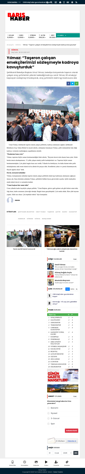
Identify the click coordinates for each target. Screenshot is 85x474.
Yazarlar (56, 465)
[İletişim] (56, 2)
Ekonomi (54, 408)
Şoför (58, 212)
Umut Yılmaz (41, 212)
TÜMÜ (75, 259)
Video (46, 465)
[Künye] (72, 2)
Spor (53, 423)
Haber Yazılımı (58, 472)
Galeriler (36, 465)
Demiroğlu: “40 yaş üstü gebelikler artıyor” (62, 303)
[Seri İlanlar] (64, 2)
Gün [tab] (67, 289)
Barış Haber (46, 219)
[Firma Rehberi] (60, 2)
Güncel (37, 219)
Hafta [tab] (72, 289)
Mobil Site (12, 465)
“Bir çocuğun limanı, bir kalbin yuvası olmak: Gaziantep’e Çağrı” (66, 268)
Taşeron (50, 212)
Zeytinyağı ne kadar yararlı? (64, 283)
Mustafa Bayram (62, 280)
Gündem (30, 219)
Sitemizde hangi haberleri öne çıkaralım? (59, 402)
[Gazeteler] (68, 2)
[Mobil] (47, 2)
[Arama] (51, 2)
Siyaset (54, 413)
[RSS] (76, 2)
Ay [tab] (76, 289)
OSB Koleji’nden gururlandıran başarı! (37, 2)
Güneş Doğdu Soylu (63, 272)
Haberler (21, 219)
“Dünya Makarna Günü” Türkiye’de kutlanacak (66, 276)
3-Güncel (55, 418)
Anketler (67, 465)
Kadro (64, 212)
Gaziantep (73, 212)
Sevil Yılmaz (60, 264)
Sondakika (24, 465)
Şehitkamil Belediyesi (26, 212)
